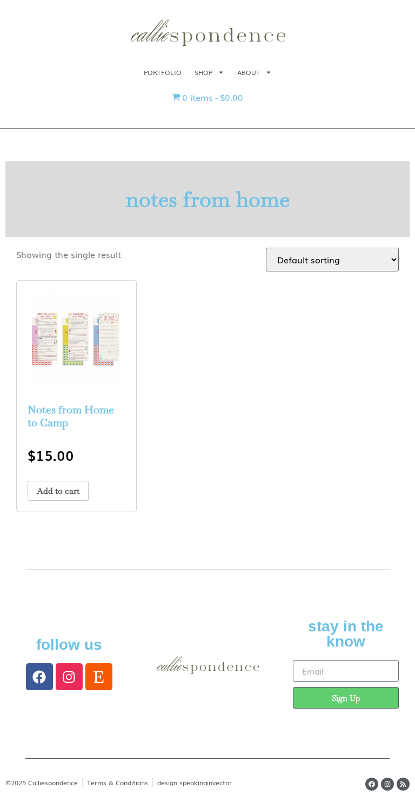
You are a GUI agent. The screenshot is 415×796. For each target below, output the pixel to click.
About (248, 72)
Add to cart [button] (58, 490)
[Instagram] (69, 676)
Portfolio (163, 72)
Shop (203, 72)
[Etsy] (98, 676)
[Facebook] (39, 676)
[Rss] (403, 784)
